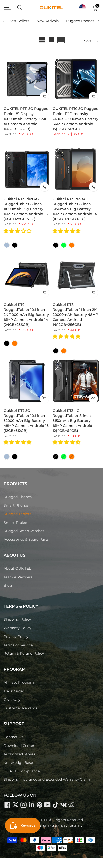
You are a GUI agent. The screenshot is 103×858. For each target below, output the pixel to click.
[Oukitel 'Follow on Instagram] (23, 804)
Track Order (14, 691)
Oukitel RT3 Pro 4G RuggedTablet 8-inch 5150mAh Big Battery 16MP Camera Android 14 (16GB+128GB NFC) (75, 209)
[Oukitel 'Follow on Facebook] (7, 804)
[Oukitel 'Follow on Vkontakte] (63, 804)
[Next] (98, 21)
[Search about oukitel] (20, 7)
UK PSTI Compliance (22, 771)
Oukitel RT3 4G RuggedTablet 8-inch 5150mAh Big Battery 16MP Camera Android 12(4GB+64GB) (73, 420)
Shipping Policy (17, 619)
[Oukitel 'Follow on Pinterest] (39, 804)
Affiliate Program (19, 682)
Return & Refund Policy (24, 653)
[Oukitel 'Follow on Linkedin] (31, 804)
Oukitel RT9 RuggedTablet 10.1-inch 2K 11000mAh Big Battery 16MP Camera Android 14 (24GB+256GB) (27, 314)
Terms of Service (18, 645)
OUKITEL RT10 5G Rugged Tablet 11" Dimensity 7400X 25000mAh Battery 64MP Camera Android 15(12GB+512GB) (76, 118)
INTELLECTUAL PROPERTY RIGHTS (51, 826)
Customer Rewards (20, 708)
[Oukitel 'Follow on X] (15, 804)
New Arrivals (48, 21)
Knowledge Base (18, 762)
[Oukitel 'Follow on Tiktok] (55, 804)
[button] (82, 7)
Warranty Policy (18, 628)
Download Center (19, 745)
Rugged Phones (80, 21)
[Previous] (4, 21)
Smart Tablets (16, 522)
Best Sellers (19, 21)
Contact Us (13, 737)
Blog (8, 585)
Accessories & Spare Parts (26, 539)
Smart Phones (16, 505)
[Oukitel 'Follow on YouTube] (47, 804)
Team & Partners (18, 577)
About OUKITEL (17, 568)
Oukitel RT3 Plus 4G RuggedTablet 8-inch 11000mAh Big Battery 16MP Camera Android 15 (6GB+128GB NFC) (26, 209)
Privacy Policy (16, 636)
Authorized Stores (19, 754)
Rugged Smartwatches (24, 531)
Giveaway (12, 699)
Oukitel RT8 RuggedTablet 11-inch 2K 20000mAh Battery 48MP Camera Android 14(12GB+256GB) (76, 314)
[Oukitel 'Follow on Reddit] (71, 804)
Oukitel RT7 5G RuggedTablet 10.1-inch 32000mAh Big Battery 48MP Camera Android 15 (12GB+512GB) (27, 420)
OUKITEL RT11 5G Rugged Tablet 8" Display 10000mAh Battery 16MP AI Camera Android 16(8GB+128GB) (27, 118)
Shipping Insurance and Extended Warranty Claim (47, 779)
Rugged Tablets (17, 514)
